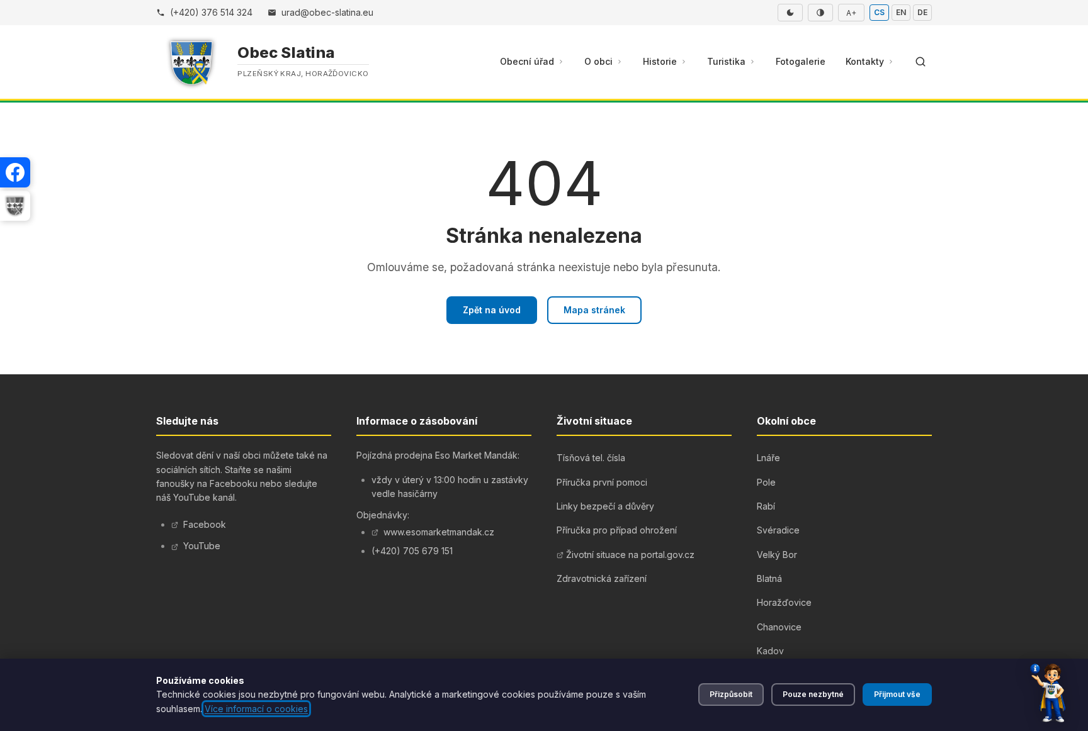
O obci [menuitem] (598, 61)
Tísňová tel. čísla (591, 457)
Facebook (204, 524)
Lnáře (768, 457)
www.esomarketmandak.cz (438, 532)
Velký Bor (777, 554)
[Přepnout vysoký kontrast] (820, 12)
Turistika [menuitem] (726, 61)
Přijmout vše (897, 694)
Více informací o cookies (256, 708)
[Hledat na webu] (920, 61)
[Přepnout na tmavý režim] (790, 12)
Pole (766, 482)
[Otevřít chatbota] (1048, 693)
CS (879, 12)
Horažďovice (784, 602)
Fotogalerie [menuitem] (800, 61)
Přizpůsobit (731, 694)
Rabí (766, 506)
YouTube (201, 545)
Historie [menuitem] (660, 61)
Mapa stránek (594, 309)
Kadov (770, 650)
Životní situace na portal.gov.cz (630, 554)
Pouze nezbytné (813, 694)
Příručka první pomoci (602, 482)
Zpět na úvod (492, 309)
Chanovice (779, 627)
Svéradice (778, 530)
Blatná (769, 578)
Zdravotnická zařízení (602, 578)
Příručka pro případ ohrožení (617, 530)
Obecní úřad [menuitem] (527, 61)
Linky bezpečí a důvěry (605, 506)
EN (901, 12)
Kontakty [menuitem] (865, 61)
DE (922, 12)
